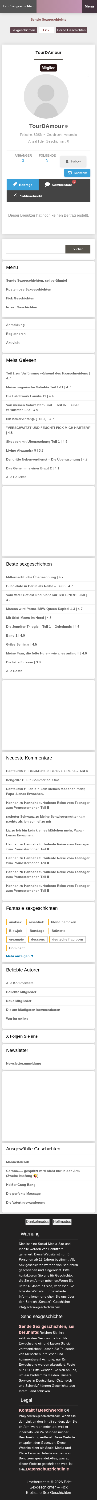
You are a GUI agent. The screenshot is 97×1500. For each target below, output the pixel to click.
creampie (16, 939)
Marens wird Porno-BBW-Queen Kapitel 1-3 (40, 609)
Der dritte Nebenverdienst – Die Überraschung (43, 459)
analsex (15, 922)
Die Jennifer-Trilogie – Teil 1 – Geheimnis (39, 626)
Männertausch (17, 1162)
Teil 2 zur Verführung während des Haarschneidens (47, 373)
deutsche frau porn (67, 939)
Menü (89, 6)
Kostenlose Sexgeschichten (28, 289)
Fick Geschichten (20, 298)
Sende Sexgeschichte (49, 19)
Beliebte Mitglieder (21, 992)
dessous (38, 939)
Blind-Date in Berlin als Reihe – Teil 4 (58, 771)
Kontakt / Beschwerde (41, 1410)
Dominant (17, 948)
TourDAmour (46, 126)
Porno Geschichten (71, 30)
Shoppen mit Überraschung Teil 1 (33, 441)
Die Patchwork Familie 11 (26, 396)
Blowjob (15, 931)
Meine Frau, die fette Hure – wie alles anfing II (42, 653)
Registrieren (16, 334)
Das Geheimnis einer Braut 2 (29, 468)
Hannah (12, 803)
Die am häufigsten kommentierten (33, 1010)
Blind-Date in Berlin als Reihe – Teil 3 (35, 586)
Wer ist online (17, 1018)
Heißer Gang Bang (21, 1184)
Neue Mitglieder (18, 1001)
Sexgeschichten (24, 30)
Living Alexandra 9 (21, 450)
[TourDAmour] (46, 96)
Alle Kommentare (19, 983)
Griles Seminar (17, 644)
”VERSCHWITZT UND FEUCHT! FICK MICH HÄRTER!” (48, 428)
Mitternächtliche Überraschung (31, 577)
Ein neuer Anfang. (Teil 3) (26, 419)
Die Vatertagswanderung (25, 1202)
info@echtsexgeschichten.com (40, 1307)
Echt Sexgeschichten (18, 6)
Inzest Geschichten (21, 307)
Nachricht (80, 173)
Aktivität (13, 342)
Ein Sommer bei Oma (43, 780)
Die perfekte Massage (23, 1193)
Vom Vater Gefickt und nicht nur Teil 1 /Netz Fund (45, 595)
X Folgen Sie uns (22, 1036)
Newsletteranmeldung (23, 1063)
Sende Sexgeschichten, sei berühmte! (36, 280)
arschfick (36, 922)
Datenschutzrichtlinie (47, 1469)
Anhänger (23, 158)
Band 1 (11, 635)
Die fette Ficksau (19, 662)
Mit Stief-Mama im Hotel (25, 618)
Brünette (58, 931)
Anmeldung (15, 325)
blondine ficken (63, 922)
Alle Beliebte (16, 477)
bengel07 (13, 780)
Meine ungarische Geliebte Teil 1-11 (34, 387)
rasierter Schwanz (20, 816)
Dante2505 (14, 771)
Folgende (47, 158)
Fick (46, 30)
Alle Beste (14, 671)
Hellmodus (62, 1222)
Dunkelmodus (37, 1222)
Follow (76, 161)
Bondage (37, 931)
